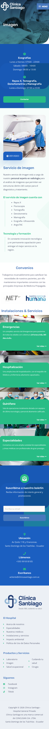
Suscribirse (24, 518)
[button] (4, 298)
